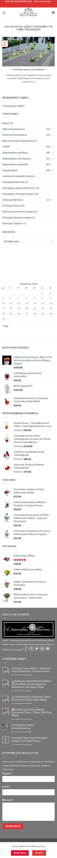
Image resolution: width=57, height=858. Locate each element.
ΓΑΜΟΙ (6, 146)
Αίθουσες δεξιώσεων (13, 128)
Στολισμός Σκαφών (12, 223)
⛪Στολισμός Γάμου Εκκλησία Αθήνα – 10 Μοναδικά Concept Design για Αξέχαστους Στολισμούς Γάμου (32, 683)
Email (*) (6, 786)
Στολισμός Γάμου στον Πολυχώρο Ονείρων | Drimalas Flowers (29, 739)
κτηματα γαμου (10, 170)
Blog (4, 123)
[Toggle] (53, 129)
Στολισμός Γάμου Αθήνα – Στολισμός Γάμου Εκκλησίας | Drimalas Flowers (30, 670)
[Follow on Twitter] (36, 648)
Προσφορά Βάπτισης (13, 182)
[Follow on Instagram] (31, 648)
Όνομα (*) (7, 773)
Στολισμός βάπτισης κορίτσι (17, 217)
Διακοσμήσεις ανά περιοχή (16, 158)
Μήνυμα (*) (7, 800)
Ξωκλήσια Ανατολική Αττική (17, 176)
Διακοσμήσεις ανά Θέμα (15, 152)
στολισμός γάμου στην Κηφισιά (28, 69)
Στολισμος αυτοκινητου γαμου (18, 211)
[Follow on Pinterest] (47, 648)
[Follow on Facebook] (25, 648)
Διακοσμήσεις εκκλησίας (15, 164)
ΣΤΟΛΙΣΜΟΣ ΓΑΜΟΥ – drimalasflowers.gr (23, 726)
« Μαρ (5, 326)
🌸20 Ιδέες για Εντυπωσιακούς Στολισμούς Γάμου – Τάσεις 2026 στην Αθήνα (31, 712)
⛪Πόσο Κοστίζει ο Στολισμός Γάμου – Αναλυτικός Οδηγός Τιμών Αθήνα (31, 698)
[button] (4, 13)
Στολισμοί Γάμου (11, 205)
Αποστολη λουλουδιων (14, 134)
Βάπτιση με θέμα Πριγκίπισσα (18, 140)
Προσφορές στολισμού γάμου (18, 193)
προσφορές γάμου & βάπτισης (18, 187)
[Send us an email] (42, 648)
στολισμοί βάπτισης (12, 199)
